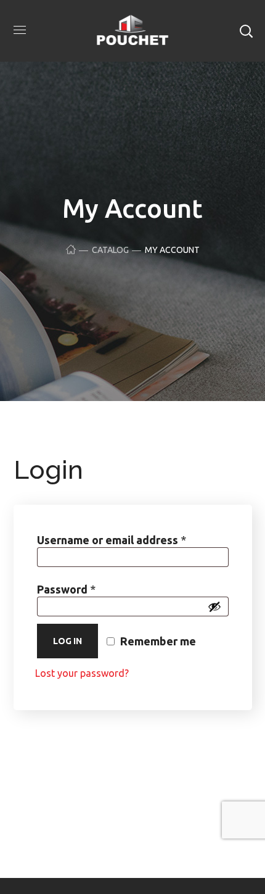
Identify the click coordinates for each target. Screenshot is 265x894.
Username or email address (133, 539)
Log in (67, 641)
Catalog (110, 250)
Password (90, 588)
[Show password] (214, 606)
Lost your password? (82, 673)
